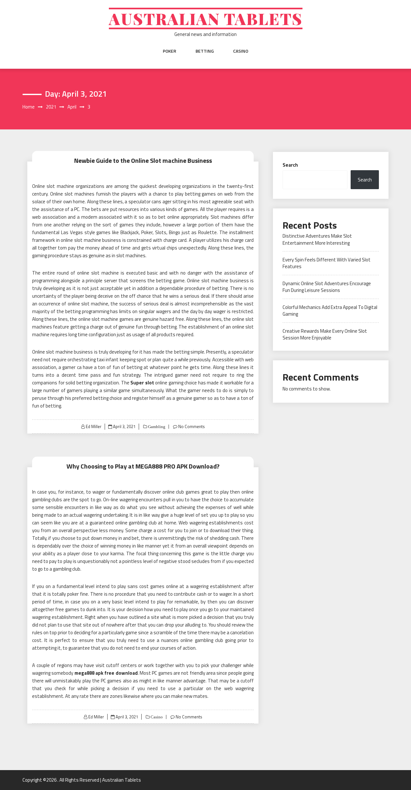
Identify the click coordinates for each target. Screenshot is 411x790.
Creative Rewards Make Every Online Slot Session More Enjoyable (325, 334)
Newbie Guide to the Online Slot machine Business (143, 160)
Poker (169, 51)
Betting (205, 51)
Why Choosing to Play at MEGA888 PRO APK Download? (143, 466)
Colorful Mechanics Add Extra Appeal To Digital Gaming (330, 310)
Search (290, 165)
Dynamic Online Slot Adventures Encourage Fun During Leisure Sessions (327, 287)
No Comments (191, 426)
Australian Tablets (205, 18)
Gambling (156, 427)
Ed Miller (93, 426)
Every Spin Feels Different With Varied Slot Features (327, 263)
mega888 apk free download (106, 673)
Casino (240, 51)
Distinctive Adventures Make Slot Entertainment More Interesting (317, 239)
